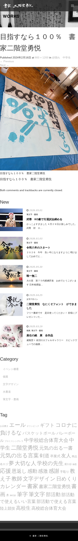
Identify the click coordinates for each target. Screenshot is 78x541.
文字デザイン (39, 479)
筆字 (22, 494)
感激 (43, 471)
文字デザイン (32, 299)
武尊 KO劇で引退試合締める (44, 219)
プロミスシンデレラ (14, 441)
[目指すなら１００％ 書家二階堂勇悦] (39, 118)
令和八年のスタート (38, 247)
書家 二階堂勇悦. (41, 535)
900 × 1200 (41, 57)
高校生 (23, 508)
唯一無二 (32, 275)
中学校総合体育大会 (46, 440)
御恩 (75, 464)
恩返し (19, 471)
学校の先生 (50, 463)
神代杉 (13, 495)
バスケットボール (39, 433)
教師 (17, 479)
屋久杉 (68, 464)
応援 (5, 471)
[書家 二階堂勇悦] (18, 5)
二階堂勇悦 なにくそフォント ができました (52, 306)
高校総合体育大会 (48, 508)
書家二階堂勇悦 (55, 486)
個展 (28, 331)
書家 (32, 486)
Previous (7, 61)
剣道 (44, 455)
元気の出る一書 (56, 448)
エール (17, 425)
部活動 (53, 494)
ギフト (47, 425)
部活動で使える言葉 (56, 501)
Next (4, 65)
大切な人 (25, 463)
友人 (66, 455)
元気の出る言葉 (19, 455)
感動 (32, 471)
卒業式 (55, 456)
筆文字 (37, 494)
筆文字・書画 (32, 214)
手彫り (64, 471)
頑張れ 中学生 (61, 57)
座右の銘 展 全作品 (40, 335)
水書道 (7, 391)
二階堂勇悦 (24, 448)
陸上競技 (7, 508)
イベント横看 (11, 369)
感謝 (54, 471)
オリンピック (33, 426)
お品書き (4, 426)
